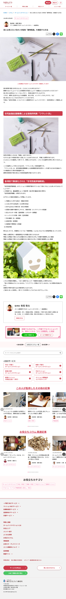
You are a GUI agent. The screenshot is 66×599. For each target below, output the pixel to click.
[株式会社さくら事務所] (7, 2)
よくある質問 (7, 535)
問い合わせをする (49, 568)
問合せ (55, 3)
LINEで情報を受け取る (16, 573)
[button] (28, 426)
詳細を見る (19, 318)
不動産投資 (18, 488)
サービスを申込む (15, 568)
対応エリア (41, 6)
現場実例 (6, 541)
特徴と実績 (25, 6)
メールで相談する (45, 335)
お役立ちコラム (8, 538)
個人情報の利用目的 (16, 560)
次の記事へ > (46, 345)
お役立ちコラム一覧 (33, 345)
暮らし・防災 (27, 488)
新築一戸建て (30, 484)
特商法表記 (6, 560)
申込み (48, 3)
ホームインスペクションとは (12, 525)
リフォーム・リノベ (8, 488)
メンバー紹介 (7, 531)
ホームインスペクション (21, 18)
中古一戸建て (21, 484)
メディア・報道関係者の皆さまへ (33, 560)
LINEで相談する (29, 335)
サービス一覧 (8, 6)
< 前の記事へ (20, 345)
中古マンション (40, 484)
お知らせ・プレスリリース (11, 544)
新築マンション (50, 484)
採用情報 (6, 551)
